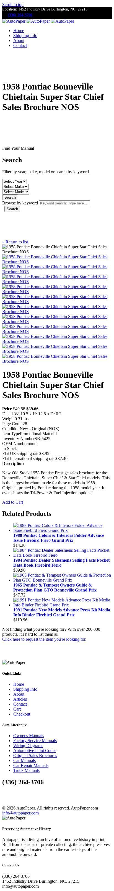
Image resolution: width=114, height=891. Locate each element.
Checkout (21, 714)
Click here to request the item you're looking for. (44, 639)
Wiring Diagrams (28, 745)
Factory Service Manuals (35, 740)
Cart (17, 709)
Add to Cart (12, 502)
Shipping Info (25, 35)
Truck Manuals (26, 770)
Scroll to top (13, 4)
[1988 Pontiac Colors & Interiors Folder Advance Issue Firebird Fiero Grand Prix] (62, 530)
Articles (20, 699)
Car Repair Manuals (30, 765)
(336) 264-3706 (20, 15)
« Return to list (15, 242)
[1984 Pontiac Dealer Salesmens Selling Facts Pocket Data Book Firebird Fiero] (62, 555)
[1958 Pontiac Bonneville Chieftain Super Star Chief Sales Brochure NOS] (57, 261)
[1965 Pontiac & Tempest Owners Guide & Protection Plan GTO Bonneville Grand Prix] (62, 580)
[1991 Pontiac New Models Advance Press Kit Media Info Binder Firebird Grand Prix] (62, 605)
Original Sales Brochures (35, 755)
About (18, 40)
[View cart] (7, 57)
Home (18, 30)
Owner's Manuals (28, 735)
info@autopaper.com (20, 813)
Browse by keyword (20, 203)
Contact (20, 45)
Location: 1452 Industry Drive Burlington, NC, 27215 (44, 9)
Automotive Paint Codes (34, 750)
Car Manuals (24, 760)
